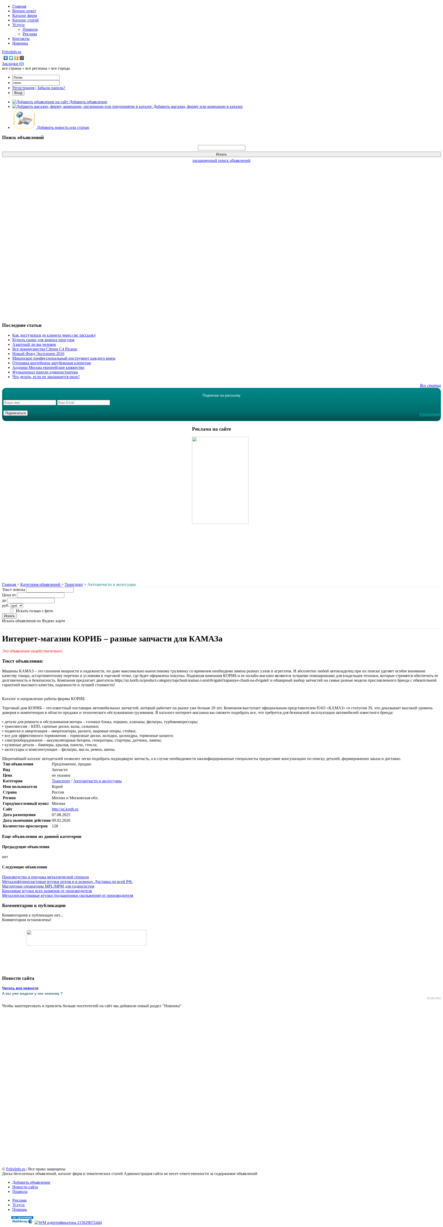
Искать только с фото (34, 611)
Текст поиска (13, 589)
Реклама (30, 34)
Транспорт (74, 584)
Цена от (9, 595)
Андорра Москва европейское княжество (48, 367)
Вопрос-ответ (24, 11)
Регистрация (23, 88)
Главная (19, 6)
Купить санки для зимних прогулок (43, 340)
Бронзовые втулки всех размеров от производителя (47, 891)
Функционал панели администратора (45, 372)
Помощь (19, 1209)
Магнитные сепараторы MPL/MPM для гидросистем (48, 886)
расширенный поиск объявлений (221, 160)
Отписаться (429, 414)
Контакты (20, 38)
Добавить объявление (31, 1182)
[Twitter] (11, 58)
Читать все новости (20, 988)
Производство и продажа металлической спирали (45, 877)
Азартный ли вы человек (34, 344)
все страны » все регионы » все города (36, 68)
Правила (30, 29)
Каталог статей (25, 20)
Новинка (20, 43)
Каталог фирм (24, 15)
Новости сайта (25, 1187)
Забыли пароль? (51, 88)
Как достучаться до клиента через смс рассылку (54, 335)
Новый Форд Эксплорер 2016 (38, 353)
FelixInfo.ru (11, 52)
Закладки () (13, 63)
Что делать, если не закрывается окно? (46, 377)
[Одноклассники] (16, 58)
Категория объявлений (40, 584)
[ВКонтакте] (5, 58)
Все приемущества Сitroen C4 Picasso (44, 349)
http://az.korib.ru (65, 809)
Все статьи (430, 385)
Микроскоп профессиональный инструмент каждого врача (63, 358)
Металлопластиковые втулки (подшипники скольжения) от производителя (67, 895)
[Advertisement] (221, 240)
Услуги (18, 25)
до (4, 600)
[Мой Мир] (22, 58)
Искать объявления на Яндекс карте (33, 621)
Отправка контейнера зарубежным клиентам (51, 363)
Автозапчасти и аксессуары (97, 781)
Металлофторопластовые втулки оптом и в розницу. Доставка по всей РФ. (67, 881)
